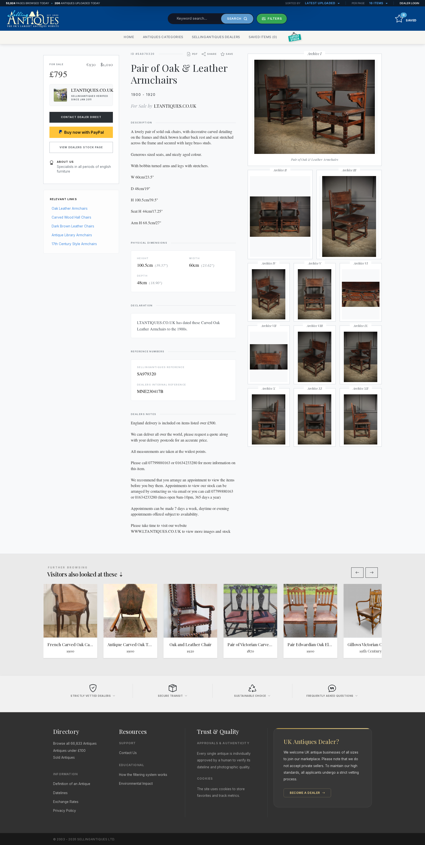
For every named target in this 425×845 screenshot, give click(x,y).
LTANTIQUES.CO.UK (175, 106)
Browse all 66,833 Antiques (75, 743)
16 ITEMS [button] (376, 3)
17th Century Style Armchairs (74, 244)
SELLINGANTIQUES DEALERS (216, 37)
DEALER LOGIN (409, 3)
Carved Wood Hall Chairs (71, 217)
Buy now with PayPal (84, 132)
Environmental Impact (136, 784)
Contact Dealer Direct (81, 117)
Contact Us (128, 753)
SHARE (212, 54)
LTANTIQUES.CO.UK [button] (92, 90)
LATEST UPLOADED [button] (320, 3)
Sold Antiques (64, 757)
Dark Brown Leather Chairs (73, 226)
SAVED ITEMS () (263, 37)
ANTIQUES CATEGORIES (163, 37)
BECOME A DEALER (305, 793)
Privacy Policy (64, 811)
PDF (195, 54)
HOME (129, 37)
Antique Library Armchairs (72, 235)
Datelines (60, 793)
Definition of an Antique (71, 784)
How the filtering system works (143, 775)
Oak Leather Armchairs (70, 208)
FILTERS (275, 18)
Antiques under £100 (69, 751)
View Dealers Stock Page (81, 147)
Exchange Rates (65, 802)
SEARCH (234, 18)
